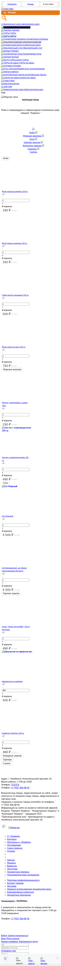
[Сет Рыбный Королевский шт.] (16, 552)
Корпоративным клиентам (20, 892)
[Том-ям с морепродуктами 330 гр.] (17, 442)
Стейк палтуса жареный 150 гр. (15, 295)
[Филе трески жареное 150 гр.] (16, 227)
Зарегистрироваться (18, 936)
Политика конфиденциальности (23, 880)
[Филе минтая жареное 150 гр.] (16, 175)
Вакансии (12, 866)
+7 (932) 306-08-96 (20, 788)
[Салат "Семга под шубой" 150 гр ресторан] (16, 610)
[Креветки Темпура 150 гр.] (16, 717)
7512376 (15, 785)
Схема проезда (14, 848)
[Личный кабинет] (43, 959)
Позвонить (12, 4)
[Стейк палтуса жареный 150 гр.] (16, 279)
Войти (4, 936)
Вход (3, 938)
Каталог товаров (15, 883)
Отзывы (30, 4)
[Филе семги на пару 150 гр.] (16, 331)
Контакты (12, 839)
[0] (55, 959)
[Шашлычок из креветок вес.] (17, 666)
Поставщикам (14, 845)
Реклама (11, 863)
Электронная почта (28, 941)
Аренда (11, 860)
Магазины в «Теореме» (19, 842)
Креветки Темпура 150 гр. (13, 733)
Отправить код (8, 951)
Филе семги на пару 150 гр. (14, 347)
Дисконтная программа (19, 895)
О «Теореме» (13, 836)
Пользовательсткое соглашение (23, 875)
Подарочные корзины (18, 872)
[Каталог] (30, 959)
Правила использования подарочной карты (29, 889)
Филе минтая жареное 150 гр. (15, 192)
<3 (3, 194)
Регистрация (13, 938)
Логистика (12, 869)
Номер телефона (9, 941)
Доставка (11, 886)
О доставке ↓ (49, 4)
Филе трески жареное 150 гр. (15, 243)
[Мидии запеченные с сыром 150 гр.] (16, 386)
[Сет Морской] (17, 501)
